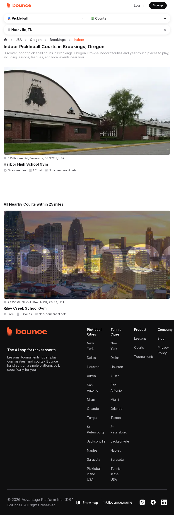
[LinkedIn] (164, 502)
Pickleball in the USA (94, 474)
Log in (139, 5)
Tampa (92, 418)
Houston (93, 367)
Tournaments (144, 356)
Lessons (140, 338)
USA (18, 40)
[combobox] (79, 29)
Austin (91, 376)
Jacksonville (96, 441)
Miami (91, 399)
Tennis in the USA (116, 474)
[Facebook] (153, 502)
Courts (139, 347)
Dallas (91, 358)
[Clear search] (165, 29)
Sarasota (93, 459)
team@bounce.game (114, 502)
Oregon (36, 40)
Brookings (58, 40)
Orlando (93, 409)
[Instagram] (142, 502)
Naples (92, 450)
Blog (161, 338)
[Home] (19, 5)
